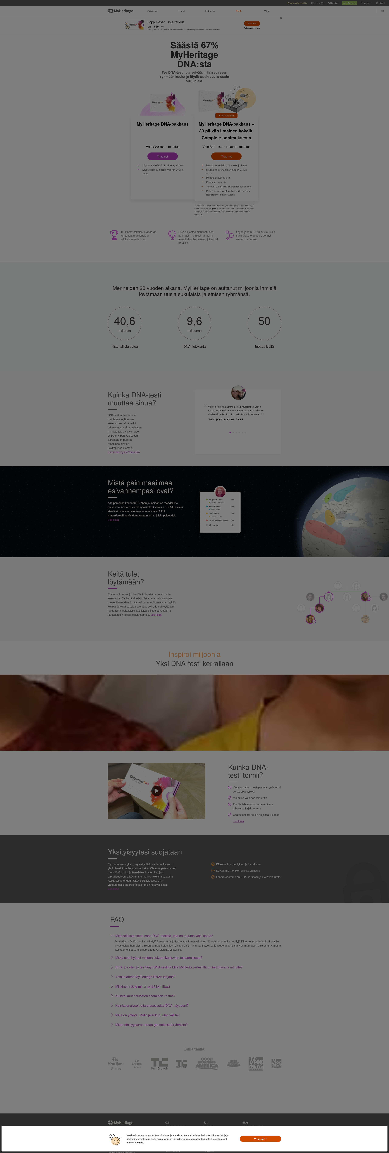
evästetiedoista (135, 1142)
